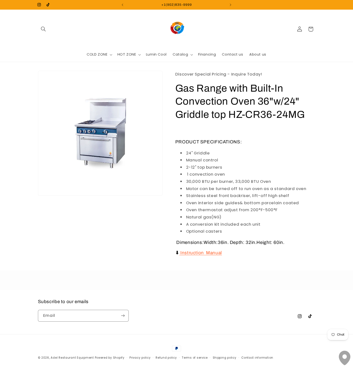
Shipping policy (225, 358)
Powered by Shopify (110, 358)
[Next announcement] (230, 5)
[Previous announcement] (122, 5)
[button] (43, 29)
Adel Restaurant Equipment (73, 358)
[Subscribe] (122, 315)
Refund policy (166, 358)
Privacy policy (140, 358)
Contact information (257, 358)
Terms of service (195, 358)
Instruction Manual (201, 252)
